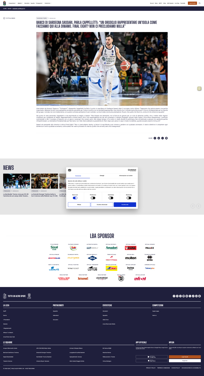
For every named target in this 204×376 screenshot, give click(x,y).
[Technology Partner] (73, 258)
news (9, 8)
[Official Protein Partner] (111, 248)
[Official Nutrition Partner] (111, 268)
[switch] (93, 198)
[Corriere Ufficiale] (150, 268)
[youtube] (187, 296)
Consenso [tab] (78, 175)
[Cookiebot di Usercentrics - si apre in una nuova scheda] (129, 170)
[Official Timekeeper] (92, 268)
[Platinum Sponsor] (73, 248)
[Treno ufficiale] (111, 258)
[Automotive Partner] (92, 248)
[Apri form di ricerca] (199, 3)
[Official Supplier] (130, 268)
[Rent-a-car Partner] (54, 268)
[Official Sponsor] (130, 248)
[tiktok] (193, 296)
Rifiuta (79, 204)
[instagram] (177, 296)
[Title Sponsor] (54, 248)
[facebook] (155, 138)
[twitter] (162, 138)
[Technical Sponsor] (150, 258)
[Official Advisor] (140, 278)
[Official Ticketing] (73, 268)
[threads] (180, 296)
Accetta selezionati (102, 204)
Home (4, 8)
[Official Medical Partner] (92, 258)
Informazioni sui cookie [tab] (125, 175)
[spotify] (199, 296)
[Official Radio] (121, 278)
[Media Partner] (64, 278)
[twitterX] (190, 296)
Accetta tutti (125, 204)
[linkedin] (166, 138)
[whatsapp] (158, 138)
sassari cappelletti (19, 8)
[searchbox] (102, 2)
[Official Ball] (130, 258)
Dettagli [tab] (102, 175)
